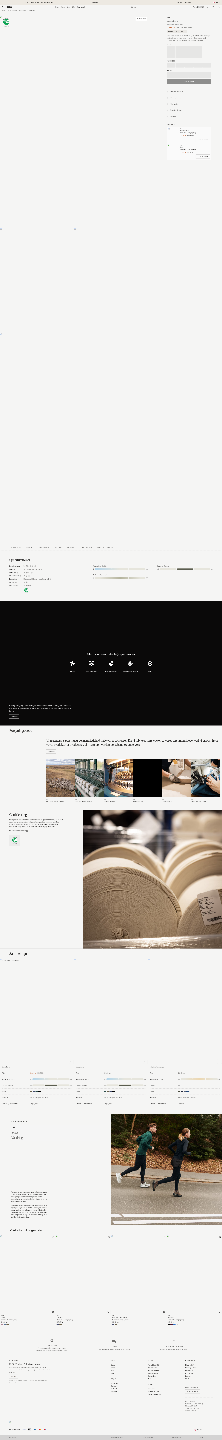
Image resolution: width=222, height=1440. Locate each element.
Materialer (151, 1379)
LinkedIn (114, 1391)
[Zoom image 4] (74, 439)
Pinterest (114, 1389)
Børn (68, 7)
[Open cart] (218, 7)
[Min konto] (208, 7)
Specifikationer (16, 547)
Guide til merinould (154, 1394)
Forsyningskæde (43, 547)
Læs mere (208, 560)
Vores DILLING (198, 7)
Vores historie (152, 1368)
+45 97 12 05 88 (190, 1410)
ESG (202, 1437)
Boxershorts (22, 10)
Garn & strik (81, 7)
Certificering (58, 547)
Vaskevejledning (175, 98)
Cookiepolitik (176, 1437)
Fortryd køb (189, 1373)
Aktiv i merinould (86, 547)
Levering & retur (176, 110)
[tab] (13, 1127)
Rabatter (188, 1376)
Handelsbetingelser (117, 1437)
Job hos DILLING (154, 1370)
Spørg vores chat (192, 1391)
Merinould (29, 547)
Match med (142, 19)
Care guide (173, 104)
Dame (57, 7)
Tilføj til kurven (202, 140)
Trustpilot (94, 2)
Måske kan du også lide (105, 547)
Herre (63, 7)
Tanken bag (152, 1376)
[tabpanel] (166, 1169)
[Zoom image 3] (111, 280)
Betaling (173, 116)
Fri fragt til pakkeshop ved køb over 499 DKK (38, 2)
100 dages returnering (184, 2)
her (27, 831)
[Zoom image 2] (37, 280)
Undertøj (14, 10)
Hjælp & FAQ (189, 1365)
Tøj (8, 10)
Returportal (189, 1370)
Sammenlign (71, 547)
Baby (73, 7)
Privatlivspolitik (148, 1437)
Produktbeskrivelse (176, 92)
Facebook (114, 1386)
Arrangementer (153, 1373)
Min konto (188, 1379)
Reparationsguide (153, 1391)
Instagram (114, 1383)
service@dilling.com (192, 1408)
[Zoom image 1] (74, 121)
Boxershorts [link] (32, 10)
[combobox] (216, 2)
